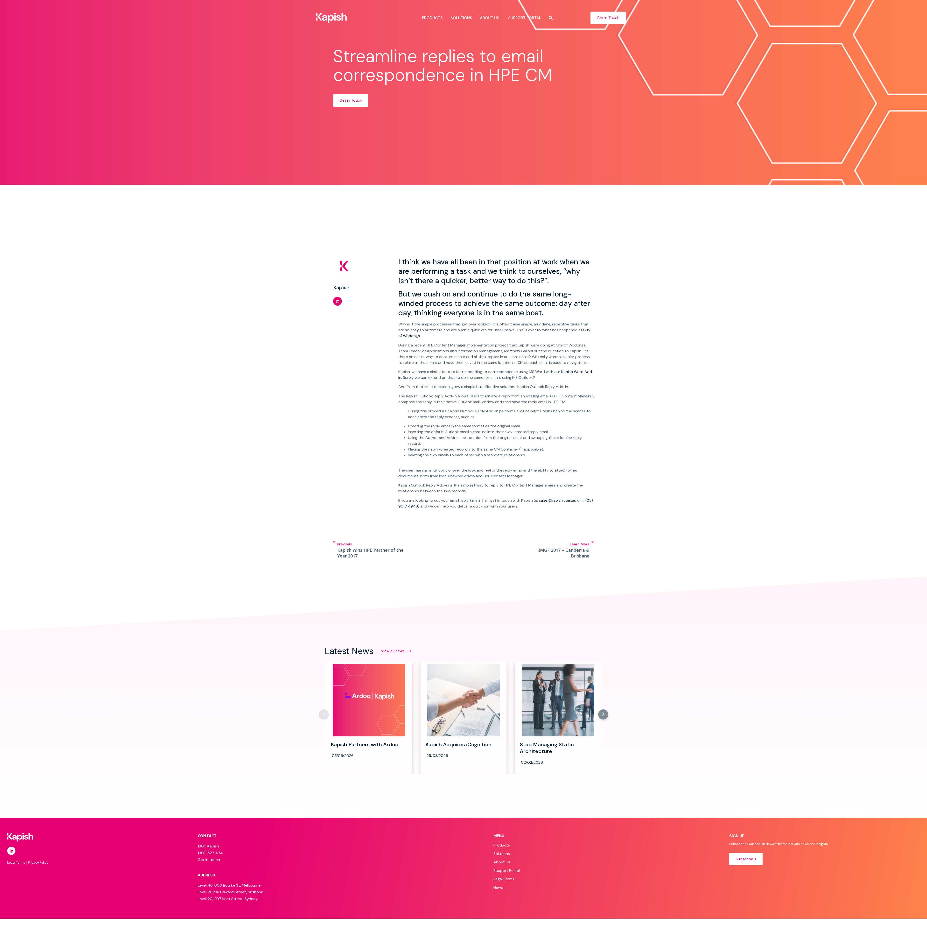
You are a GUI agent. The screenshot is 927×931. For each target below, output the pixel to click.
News (498, 887)
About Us (501, 862)
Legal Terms (503, 879)
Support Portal (506, 870)
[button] (337, 301)
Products (501, 845)
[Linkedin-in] (11, 851)
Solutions (501, 853)
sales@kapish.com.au (557, 500)
